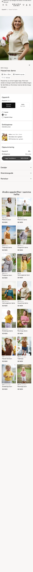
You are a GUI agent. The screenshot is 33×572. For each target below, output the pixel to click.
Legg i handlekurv (16, 158)
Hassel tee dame (13, 9)
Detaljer (4, 167)
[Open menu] (3, 5)
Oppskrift (4, 9)
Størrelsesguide (7, 173)
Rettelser (4, 179)
